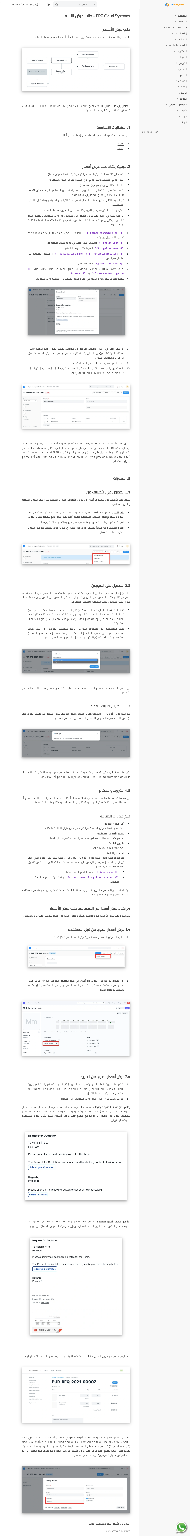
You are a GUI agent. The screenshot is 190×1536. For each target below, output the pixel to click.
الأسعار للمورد (111, 1523)
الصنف (120, 148)
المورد (121, 143)
